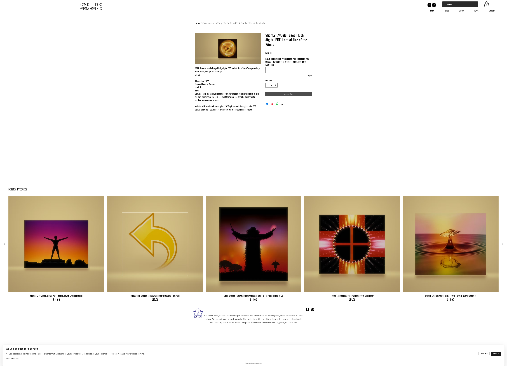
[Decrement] (267, 85)
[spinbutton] (271, 85)
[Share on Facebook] (267, 103)
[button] (486, 4)
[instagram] (434, 5)
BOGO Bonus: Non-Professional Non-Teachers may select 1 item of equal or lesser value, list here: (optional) (287, 61)
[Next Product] (502, 244)
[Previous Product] (4, 244)
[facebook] (429, 5)
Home (197, 23)
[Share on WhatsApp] (277, 103)
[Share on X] (282, 103)
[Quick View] (56, 244)
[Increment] (275, 85)
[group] (253, 248)
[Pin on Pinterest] (272, 103)
